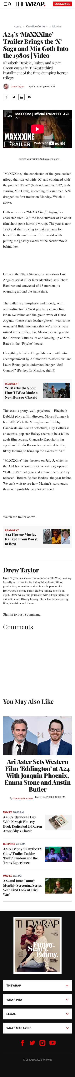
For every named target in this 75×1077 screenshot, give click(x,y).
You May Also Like (28, 701)
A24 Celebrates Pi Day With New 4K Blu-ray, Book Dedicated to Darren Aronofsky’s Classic (22, 824)
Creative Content (36, 26)
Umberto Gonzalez (23, 798)
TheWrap (13, 985)
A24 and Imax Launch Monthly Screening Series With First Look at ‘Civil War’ (22, 887)
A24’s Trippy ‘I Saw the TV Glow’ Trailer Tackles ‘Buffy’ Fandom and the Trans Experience (22, 856)
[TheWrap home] (30, 4)
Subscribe (62, 3)
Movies (56, 26)
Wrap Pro (14, 999)
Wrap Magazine (19, 1028)
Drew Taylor (17, 86)
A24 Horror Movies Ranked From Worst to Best (21, 539)
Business (9, 844)
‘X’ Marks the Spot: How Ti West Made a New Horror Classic (21, 393)
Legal (11, 1013)
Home (17, 26)
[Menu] (7, 4)
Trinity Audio (39, 159)
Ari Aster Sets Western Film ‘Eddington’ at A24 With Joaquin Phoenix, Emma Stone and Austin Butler (37, 775)
